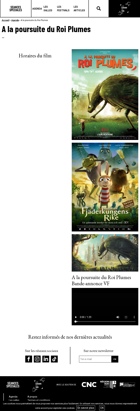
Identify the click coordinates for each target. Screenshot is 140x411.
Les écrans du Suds (124, 8)
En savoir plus (85, 407)
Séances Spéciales (15, 8)
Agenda (15, 20)
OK (102, 407)
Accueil (5, 20)
